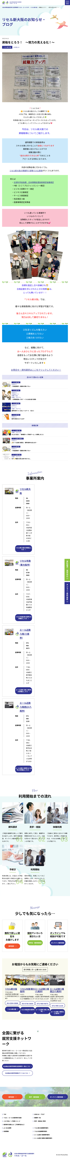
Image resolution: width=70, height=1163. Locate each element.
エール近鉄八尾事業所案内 (42, 1135)
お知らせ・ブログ (39, 1114)
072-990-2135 (57, 1005)
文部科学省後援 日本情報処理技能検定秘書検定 (34, 182)
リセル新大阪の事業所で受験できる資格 (26, 170)
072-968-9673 (42, 1003)
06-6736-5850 (27, 1003)
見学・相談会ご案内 (40, 1121)
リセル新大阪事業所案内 (41, 1128)
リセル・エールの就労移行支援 (12, 1118)
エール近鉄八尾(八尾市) (42, 990)
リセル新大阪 (7, 47)
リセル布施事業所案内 (40, 1131)
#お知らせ (16, 47)
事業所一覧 (37, 1118)
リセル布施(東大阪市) (27, 990)
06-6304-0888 (12, 1003)
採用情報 (6, 1131)
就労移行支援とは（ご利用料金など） (14, 1124)
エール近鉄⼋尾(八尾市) (25, 633)
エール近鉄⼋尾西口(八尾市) (25, 706)
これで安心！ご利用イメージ (12, 1121)
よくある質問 (7, 1128)
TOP (5, 1114)
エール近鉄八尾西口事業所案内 (43, 1138)
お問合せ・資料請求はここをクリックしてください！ (36, 369)
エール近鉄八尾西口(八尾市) (57, 990)
